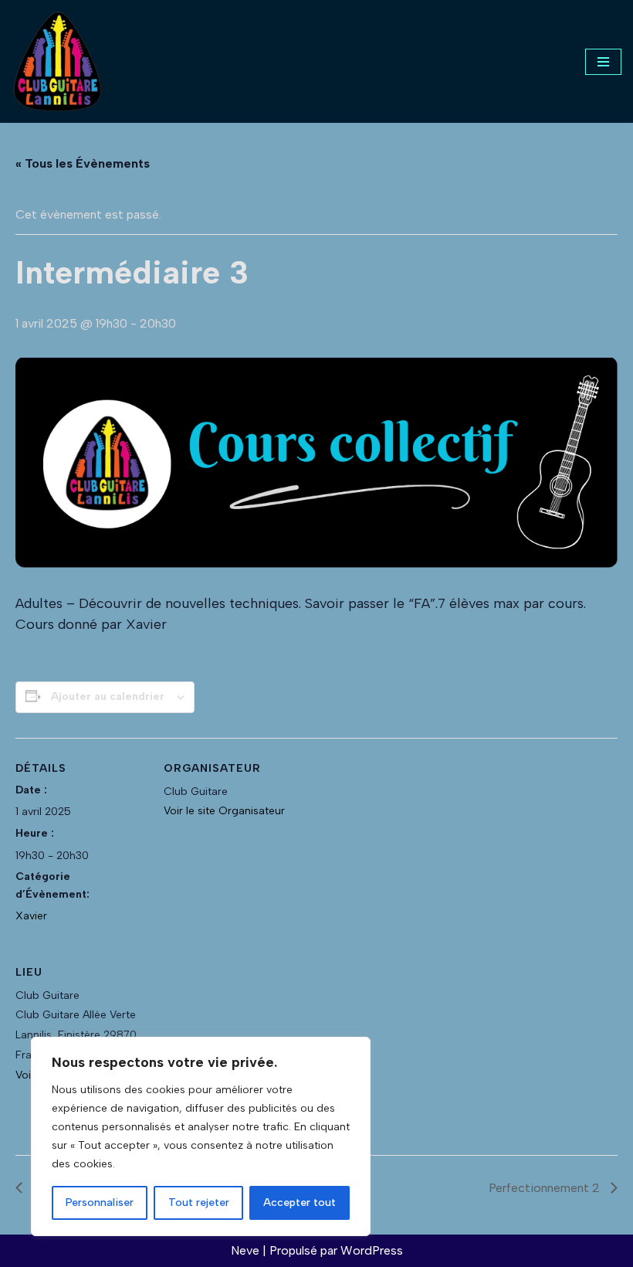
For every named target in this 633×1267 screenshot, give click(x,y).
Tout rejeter (198, 1202)
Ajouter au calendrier (107, 696)
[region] (201, 1136)
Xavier (31, 915)
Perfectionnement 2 (546, 1187)
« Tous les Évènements (82, 163)
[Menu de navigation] (603, 62)
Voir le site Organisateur (224, 810)
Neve (245, 1250)
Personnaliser (100, 1202)
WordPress (371, 1250)
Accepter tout (299, 1202)
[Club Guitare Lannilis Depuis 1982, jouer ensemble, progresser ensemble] (58, 61)
